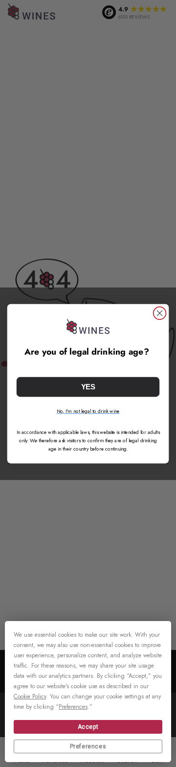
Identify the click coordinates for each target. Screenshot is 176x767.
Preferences (88, 746)
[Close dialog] (160, 313)
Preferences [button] (73, 706)
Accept (88, 726)
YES (88, 386)
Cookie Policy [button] (30, 696)
